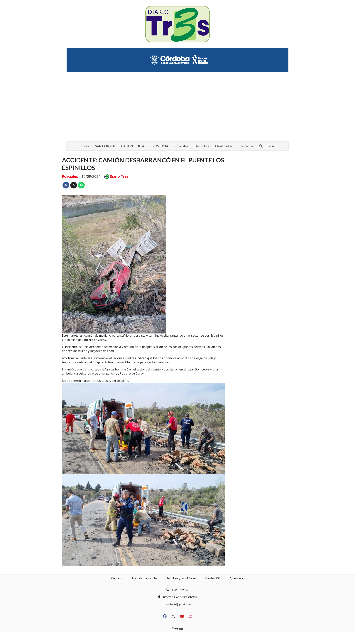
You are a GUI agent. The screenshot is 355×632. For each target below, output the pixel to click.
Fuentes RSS (212, 578)
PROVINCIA (159, 146)
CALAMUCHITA (132, 146)
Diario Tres (119, 176)
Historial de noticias (145, 578)
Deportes (202, 146)
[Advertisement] (177, 104)
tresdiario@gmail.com (177, 604)
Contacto (246, 146)
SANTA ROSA (105, 146)
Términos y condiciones (181, 578)
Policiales (181, 146)
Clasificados (223, 146)
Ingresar (238, 578)
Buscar (269, 146)
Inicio (85, 146)
